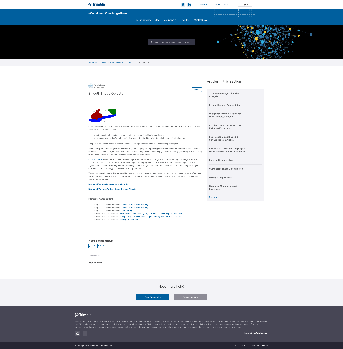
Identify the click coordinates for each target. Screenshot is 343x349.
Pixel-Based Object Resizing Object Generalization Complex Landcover (151, 213)
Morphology (128, 210)
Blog (157, 20)
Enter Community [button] (153, 297)
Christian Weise (95, 159)
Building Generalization (129, 219)
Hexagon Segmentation (221, 177)
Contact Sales (200, 20)
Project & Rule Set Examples (120, 62)
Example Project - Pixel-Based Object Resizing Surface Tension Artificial (151, 216)
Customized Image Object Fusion (226, 168)
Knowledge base (222, 5)
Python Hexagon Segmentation (225, 105)
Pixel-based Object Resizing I (136, 204)
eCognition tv (170, 20)
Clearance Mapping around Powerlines (223, 187)
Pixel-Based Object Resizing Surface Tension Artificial (223, 138)
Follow (196, 90)
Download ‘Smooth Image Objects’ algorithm (108, 184)
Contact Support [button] (190, 297)
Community (205, 5)
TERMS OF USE (241, 346)
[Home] (96, 5)
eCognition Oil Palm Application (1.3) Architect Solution (225, 115)
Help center (92, 62)
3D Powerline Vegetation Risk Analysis (224, 95)
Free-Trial (185, 20)
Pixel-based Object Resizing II (136, 207)
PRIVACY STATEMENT (259, 346)
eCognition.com (143, 20)
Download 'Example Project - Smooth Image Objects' (112, 189)
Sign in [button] (245, 5)
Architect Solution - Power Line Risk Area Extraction (225, 127)
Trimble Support (100, 85)
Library (104, 62)
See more (214, 197)
